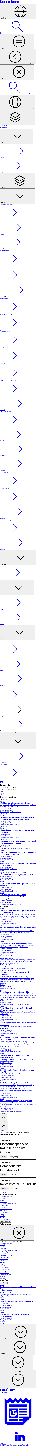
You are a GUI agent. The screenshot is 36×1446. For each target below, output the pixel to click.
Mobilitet (2, 1216)
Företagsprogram (5, 1210)
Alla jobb (3, 1192)
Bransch (2, 1198)
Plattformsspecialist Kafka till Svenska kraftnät (14, 1148)
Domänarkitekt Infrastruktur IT (10, 1168)
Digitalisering (4, 1205)
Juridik (2, 1214)
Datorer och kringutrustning (8, 1203)
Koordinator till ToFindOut (18, 1184)
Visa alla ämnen (5, 1221)
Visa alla (2, 1130)
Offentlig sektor (5, 1219)
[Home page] (9, 3)
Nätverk (2, 1217)
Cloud (2, 1200)
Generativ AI (4, 1212)
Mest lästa (4, 1283)
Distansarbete (4, 1207)
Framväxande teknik (6, 1209)
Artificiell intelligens (6, 1196)
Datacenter (3, 1202)
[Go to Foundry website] (7, 1391)
